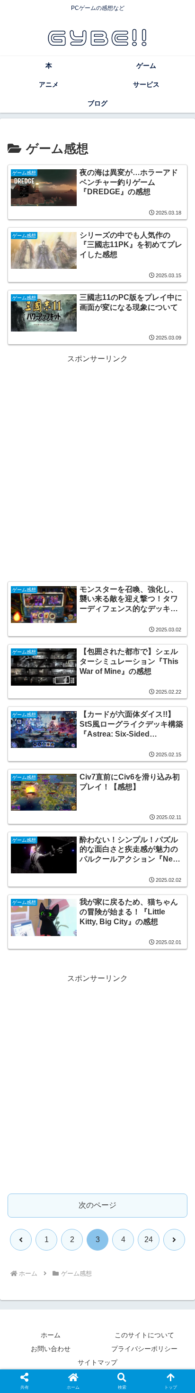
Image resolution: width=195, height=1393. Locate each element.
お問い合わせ (51, 1348)
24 (148, 1239)
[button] (175, 1211)
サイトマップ (97, 1362)
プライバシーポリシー (144, 1348)
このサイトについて (144, 1335)
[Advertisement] (97, 463)
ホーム (51, 1335)
